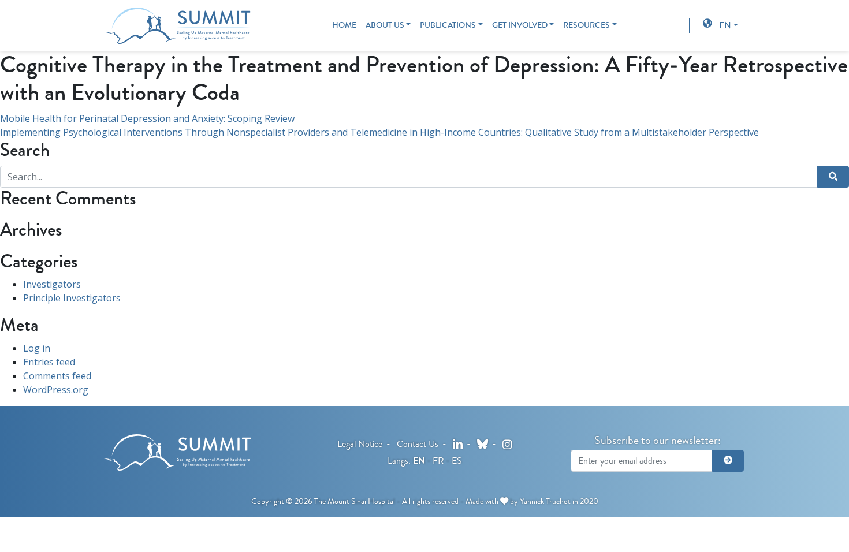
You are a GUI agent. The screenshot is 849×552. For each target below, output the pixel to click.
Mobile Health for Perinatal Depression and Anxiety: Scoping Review (147, 118)
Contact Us (417, 443)
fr (438, 460)
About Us (385, 25)
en (725, 25)
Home (344, 25)
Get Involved (520, 25)
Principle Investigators (72, 298)
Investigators (52, 284)
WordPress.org (55, 389)
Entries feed (49, 362)
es (457, 460)
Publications (448, 25)
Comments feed (57, 376)
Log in (36, 348)
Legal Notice (359, 443)
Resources (586, 25)
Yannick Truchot (545, 501)
